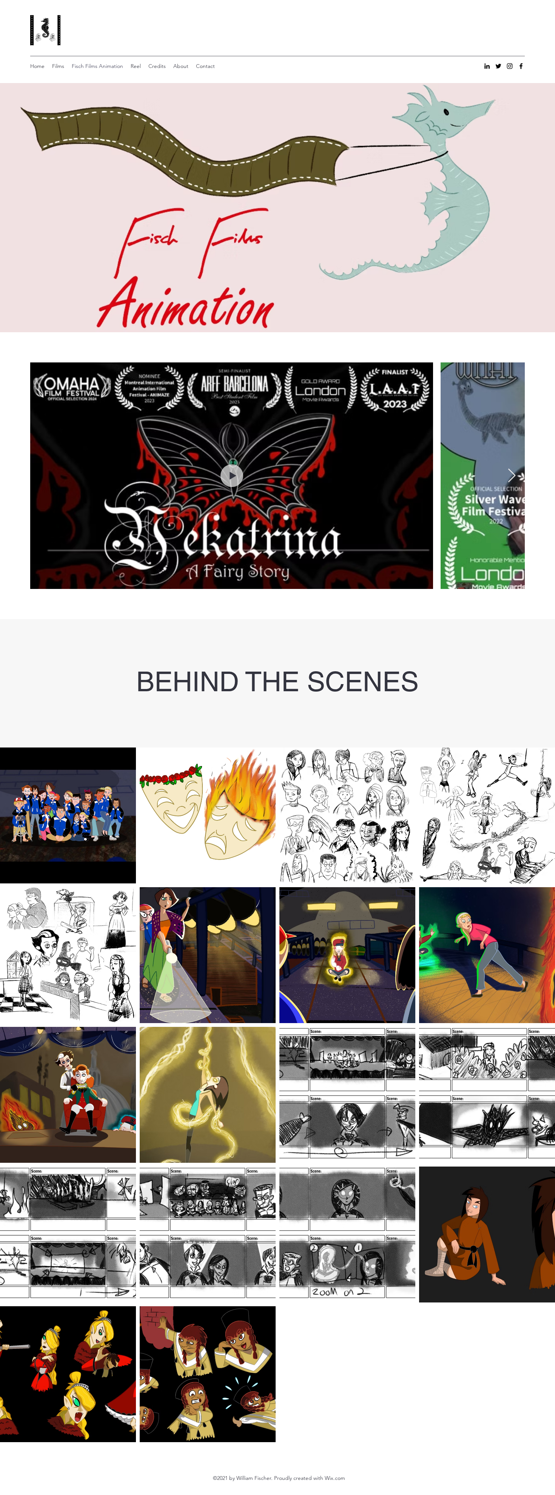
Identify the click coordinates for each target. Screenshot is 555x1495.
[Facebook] (521, 66)
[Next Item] (511, 476)
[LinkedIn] (487, 66)
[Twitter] (498, 66)
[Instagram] (509, 66)
